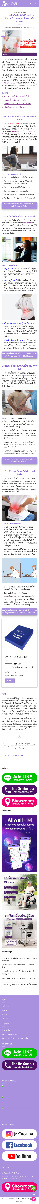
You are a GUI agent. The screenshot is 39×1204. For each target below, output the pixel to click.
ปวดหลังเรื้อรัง (31, 746)
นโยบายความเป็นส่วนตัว (10, 1034)
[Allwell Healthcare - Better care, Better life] (10, 3)
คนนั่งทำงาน (27, 223)
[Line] (33, 1188)
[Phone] (33, 1193)
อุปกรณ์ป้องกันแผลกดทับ (17, 675)
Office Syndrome (10, 83)
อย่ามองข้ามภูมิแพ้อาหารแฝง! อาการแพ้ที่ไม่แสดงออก (19, 984)
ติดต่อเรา (4, 1014)
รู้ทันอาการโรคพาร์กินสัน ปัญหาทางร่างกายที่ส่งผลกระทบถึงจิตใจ (19, 959)
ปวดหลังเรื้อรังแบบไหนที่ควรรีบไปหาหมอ (17, 104)
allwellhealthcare (27, 27)
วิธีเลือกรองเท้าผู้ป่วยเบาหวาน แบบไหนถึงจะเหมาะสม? (18, 979)
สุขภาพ (15, 12)
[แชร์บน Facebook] (19, 736)
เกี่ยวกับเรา (5, 1018)
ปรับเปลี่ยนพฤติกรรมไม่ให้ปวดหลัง (15, 107)
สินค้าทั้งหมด (6, 1006)
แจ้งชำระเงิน (6, 1030)
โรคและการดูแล (22, 12)
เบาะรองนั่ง (16, 597)
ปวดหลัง (6, 746)
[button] (30, 3)
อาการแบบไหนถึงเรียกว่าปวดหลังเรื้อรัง (16, 96)
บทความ (4, 1010)
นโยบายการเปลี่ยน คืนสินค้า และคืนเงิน (15, 1038)
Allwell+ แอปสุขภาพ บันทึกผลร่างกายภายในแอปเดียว (18, 965)
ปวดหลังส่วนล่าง (22, 746)
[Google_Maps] (33, 1199)
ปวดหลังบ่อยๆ (13, 746)
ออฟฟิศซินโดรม (19, 748)
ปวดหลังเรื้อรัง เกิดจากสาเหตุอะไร (15, 100)
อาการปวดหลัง (16, 418)
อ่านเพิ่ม (10, 680)
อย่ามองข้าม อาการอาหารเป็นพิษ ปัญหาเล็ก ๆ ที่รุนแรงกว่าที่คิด (18, 972)
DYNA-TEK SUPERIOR (16, 657)
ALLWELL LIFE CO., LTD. (22, 1199)
